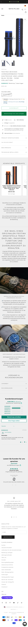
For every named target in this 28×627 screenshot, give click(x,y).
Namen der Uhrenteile (7, 579)
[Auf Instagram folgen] (6, 602)
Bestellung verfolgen (6, 552)
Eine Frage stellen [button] (14, 420)
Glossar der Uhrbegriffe (7, 582)
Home (2, 15)
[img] (4, 430)
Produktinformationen (7, 567)
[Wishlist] (25, 9)
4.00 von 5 (18, 401)
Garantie (3, 584)
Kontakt (3, 560)
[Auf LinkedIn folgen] (21, 602)
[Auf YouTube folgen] (14, 602)
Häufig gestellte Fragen (7, 577)
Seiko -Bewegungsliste (7, 572)
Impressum (4, 587)
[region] (14, 505)
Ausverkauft (14, 108)
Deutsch (13, 609)
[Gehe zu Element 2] (8, 63)
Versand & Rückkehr (6, 547)
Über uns (3, 557)
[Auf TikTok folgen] (18, 602)
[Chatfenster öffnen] (25, 624)
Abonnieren (8, 537)
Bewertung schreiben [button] (14, 417)
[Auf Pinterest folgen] (10, 602)
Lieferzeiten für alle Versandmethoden (11, 550)
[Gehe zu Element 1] (3, 63)
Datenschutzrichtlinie (7, 564)
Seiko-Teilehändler (6, 569)
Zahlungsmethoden (6, 555)
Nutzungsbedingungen (7, 562)
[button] (4, 83)
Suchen (3, 545)
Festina (4, 69)
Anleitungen (4, 574)
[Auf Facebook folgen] (2, 602)
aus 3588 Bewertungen (13, 465)
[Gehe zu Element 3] (13, 63)
